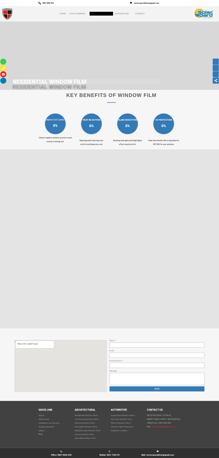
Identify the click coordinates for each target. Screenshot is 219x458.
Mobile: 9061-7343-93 (109, 455)
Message (113, 371)
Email (112, 351)
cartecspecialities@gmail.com (146, 3)
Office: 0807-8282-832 (61, 455)
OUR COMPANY (77, 13)
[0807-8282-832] (40, 3)
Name (112, 341)
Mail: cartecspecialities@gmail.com (157, 455)
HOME (62, 13)
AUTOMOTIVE (122, 13)
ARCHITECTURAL (100, 13)
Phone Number (116, 361)
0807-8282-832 (48, 3)
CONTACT (140, 13)
